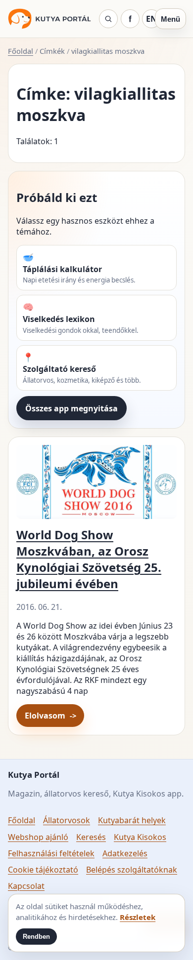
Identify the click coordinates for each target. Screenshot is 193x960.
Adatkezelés (124, 853)
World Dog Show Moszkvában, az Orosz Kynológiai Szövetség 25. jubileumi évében (88, 559)
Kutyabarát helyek (132, 820)
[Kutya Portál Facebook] (130, 18)
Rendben (36, 936)
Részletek (137, 917)
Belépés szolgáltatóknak (131, 869)
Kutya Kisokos (140, 837)
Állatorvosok (66, 820)
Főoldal (20, 51)
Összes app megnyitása (71, 408)
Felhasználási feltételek (51, 853)
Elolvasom (45, 715)
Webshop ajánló (38, 837)
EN (151, 18)
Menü (170, 19)
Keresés (91, 837)
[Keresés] (108, 18)
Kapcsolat (26, 885)
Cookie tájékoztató (43, 869)
